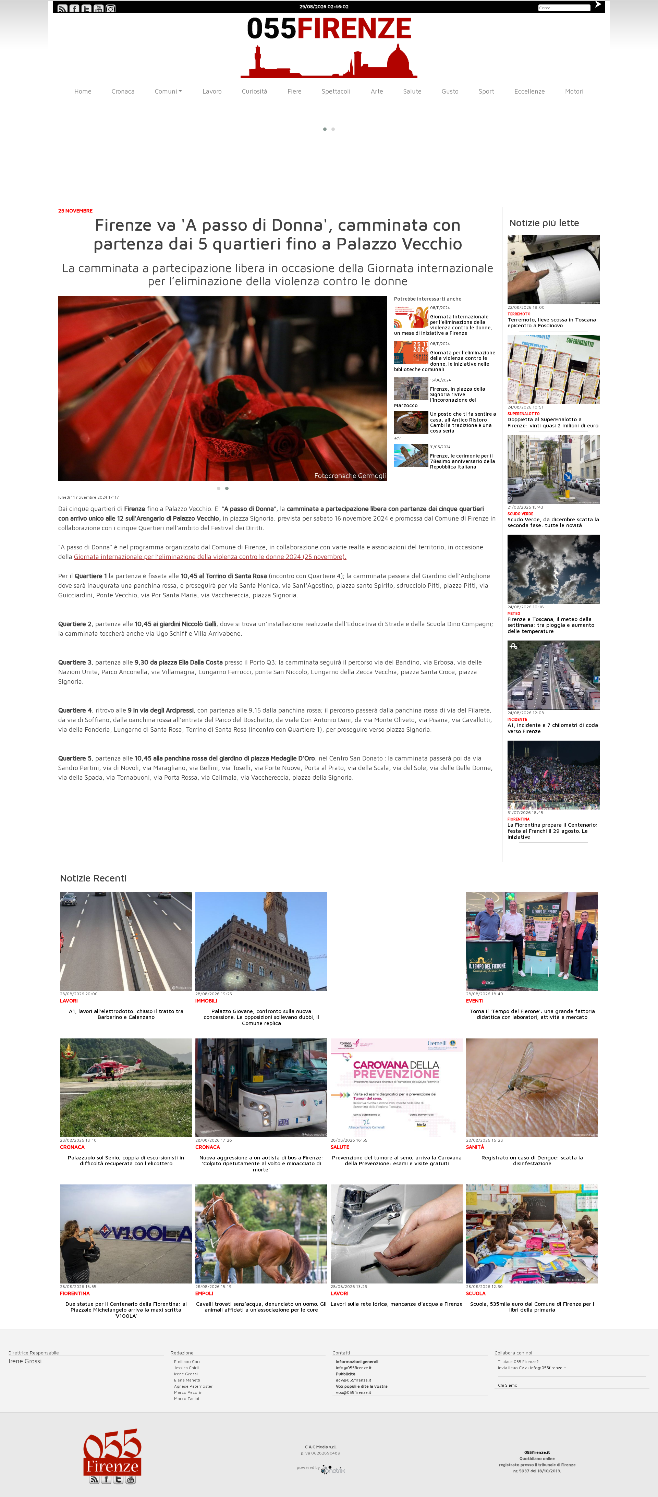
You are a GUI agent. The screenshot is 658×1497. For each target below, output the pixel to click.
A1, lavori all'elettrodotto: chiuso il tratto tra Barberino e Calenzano (126, 1014)
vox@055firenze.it (353, 1392)
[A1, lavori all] (126, 941)
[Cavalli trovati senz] (261, 1233)
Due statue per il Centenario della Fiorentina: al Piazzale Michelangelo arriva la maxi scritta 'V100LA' (126, 1310)
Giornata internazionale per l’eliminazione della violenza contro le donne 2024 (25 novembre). (210, 556)
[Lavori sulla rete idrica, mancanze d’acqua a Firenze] (397, 1233)
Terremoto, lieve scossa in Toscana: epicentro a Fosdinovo (553, 322)
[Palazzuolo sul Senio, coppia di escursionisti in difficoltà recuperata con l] (126, 1087)
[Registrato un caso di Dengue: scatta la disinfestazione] (532, 1087)
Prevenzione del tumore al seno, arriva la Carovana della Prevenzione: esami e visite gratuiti (397, 1160)
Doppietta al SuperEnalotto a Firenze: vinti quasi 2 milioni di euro (553, 422)
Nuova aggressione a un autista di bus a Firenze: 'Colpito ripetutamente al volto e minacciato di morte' (261, 1163)
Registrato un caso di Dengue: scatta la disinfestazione (532, 1160)
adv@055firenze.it (353, 1380)
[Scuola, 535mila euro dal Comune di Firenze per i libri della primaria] (532, 1233)
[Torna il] (532, 941)
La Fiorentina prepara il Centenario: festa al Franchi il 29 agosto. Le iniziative (553, 830)
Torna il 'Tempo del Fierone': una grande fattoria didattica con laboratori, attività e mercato (532, 1014)
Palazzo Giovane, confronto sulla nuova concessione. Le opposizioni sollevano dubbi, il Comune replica (261, 1017)
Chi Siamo (507, 1385)
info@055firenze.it (353, 1367)
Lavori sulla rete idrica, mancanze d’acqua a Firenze (397, 1304)
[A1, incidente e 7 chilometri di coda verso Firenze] (554, 675)
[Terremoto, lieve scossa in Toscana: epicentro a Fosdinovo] (554, 269)
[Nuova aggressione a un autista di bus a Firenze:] (261, 1087)
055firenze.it (537, 1452)
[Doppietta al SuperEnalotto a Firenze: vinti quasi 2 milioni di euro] (554, 369)
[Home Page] (329, 45)
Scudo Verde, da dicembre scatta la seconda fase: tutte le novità (553, 522)
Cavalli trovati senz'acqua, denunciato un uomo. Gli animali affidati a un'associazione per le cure (261, 1307)
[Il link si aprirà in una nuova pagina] (333, 1467)
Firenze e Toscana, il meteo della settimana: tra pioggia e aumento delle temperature (551, 625)
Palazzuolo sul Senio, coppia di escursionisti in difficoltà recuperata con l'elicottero (126, 1160)
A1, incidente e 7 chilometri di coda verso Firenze (553, 728)
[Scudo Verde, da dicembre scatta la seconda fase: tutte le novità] (554, 469)
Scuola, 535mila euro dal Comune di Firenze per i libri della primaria (532, 1307)
